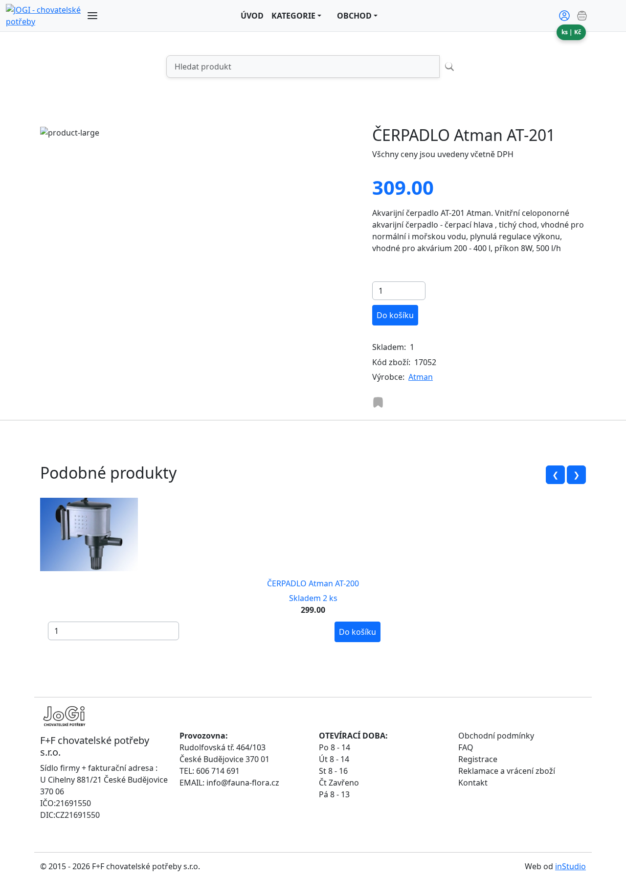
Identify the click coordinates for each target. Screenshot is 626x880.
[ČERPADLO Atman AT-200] (89, 533)
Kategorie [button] (293, 15)
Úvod (252, 15)
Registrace (477, 759)
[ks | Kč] (598, 15)
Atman (420, 376)
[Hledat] (449, 66)
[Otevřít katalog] (92, 16)
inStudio (570, 866)
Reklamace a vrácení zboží (506, 770)
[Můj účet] (564, 16)
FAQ (465, 747)
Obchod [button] (354, 15)
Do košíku (395, 315)
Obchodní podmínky (496, 735)
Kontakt (473, 782)
